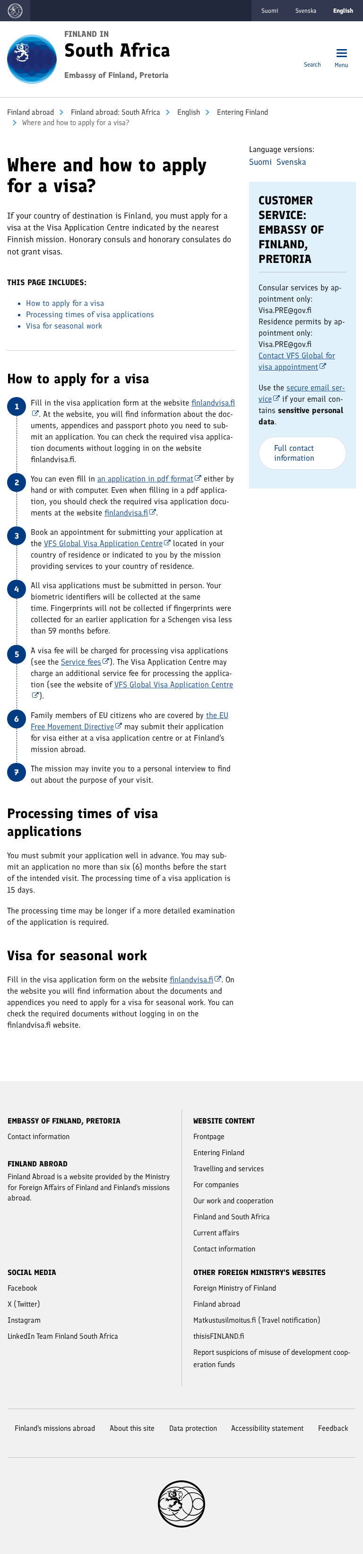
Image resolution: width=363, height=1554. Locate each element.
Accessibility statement (267, 1428)
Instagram (24, 1320)
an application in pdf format (145, 478)
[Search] (312, 54)
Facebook (22, 1288)
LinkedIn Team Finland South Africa (63, 1336)
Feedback (333, 1428)
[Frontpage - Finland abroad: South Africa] (32, 58)
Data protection (193, 1428)
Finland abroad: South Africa (114, 112)
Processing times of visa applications (90, 314)
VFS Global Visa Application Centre (103, 543)
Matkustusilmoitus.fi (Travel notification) (256, 1320)
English (187, 112)
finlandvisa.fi (126, 512)
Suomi (269, 10)
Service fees (81, 662)
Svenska (305, 10)
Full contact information (294, 453)
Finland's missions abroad (55, 1428)
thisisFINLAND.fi (218, 1336)
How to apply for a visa (65, 303)
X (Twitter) (24, 1304)
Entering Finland (241, 112)
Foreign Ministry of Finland (234, 1288)
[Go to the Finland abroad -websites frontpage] (15, 10)
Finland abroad (30, 112)
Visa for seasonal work (64, 325)
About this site (132, 1428)
